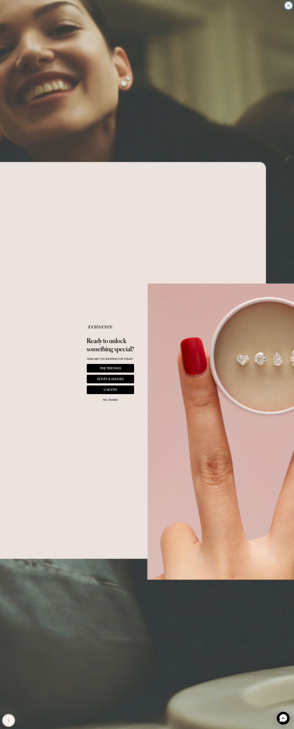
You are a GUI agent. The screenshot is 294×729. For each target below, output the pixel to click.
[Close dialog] (288, 5)
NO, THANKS (110, 399)
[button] (283, 718)
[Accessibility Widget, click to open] (8, 720)
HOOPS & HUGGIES (110, 379)
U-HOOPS (110, 390)
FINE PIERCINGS (110, 368)
